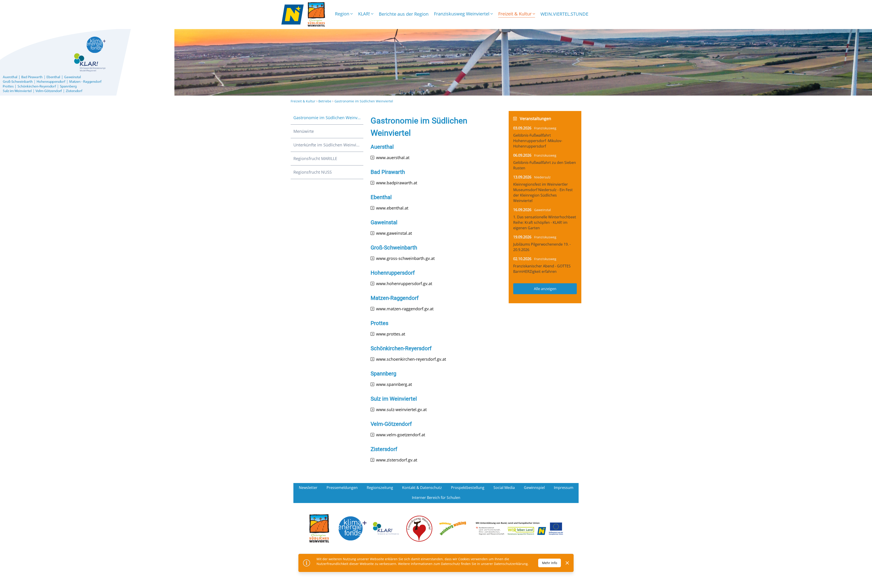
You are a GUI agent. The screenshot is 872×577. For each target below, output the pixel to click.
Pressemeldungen (342, 487)
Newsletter (308, 487)
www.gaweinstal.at (394, 233)
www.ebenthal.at (392, 208)
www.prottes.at (390, 334)
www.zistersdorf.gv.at (396, 460)
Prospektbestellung (467, 487)
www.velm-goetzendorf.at (400, 434)
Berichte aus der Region (404, 14)
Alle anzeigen (545, 288)
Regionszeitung (380, 487)
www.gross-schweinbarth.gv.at (405, 258)
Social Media (504, 487)
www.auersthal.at (392, 157)
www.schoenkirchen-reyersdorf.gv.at (411, 359)
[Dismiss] (567, 562)
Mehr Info (549, 563)
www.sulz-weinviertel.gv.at (401, 409)
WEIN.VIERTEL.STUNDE (564, 14)
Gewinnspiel (534, 487)
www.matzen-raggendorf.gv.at (405, 308)
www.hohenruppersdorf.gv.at (404, 283)
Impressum (563, 487)
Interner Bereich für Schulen (436, 497)
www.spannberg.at (394, 384)
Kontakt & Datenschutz (422, 487)
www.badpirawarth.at (396, 182)
